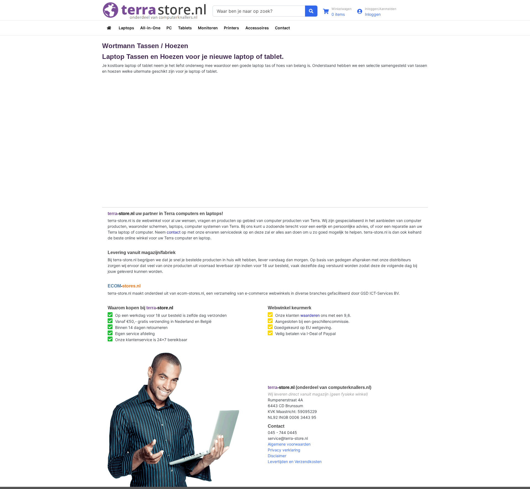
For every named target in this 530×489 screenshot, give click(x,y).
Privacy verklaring (284, 450)
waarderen (310, 315)
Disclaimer (277, 455)
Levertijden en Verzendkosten (295, 461)
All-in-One (150, 27)
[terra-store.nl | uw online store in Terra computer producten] (109, 28)
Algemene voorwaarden (289, 444)
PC (169, 27)
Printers (231, 27)
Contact (282, 27)
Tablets (185, 27)
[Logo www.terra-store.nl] (154, 10)
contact (174, 232)
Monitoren (208, 27)
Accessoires (257, 27)
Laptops (126, 27)
